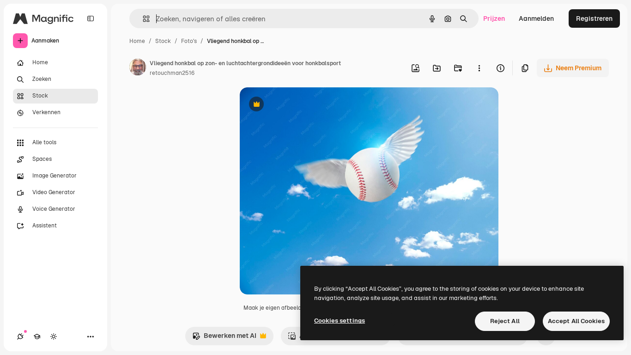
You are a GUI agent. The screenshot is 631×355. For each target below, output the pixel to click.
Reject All (505, 321)
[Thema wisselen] (53, 336)
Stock (163, 41)
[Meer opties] (479, 68)
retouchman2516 (172, 73)
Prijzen (494, 18)
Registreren (594, 18)
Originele (300, 105)
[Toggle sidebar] (90, 18)
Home (137, 41)
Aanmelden (536, 18)
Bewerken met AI (224, 338)
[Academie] (37, 336)
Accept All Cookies (576, 321)
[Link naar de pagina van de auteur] (137, 68)
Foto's (189, 41)
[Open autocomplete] (142, 18)
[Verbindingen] (20, 336)
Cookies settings (339, 320)
